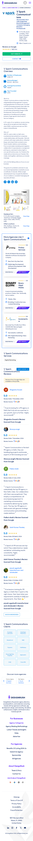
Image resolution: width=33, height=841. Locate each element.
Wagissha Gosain (16, 390)
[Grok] (23, 782)
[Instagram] (12, 828)
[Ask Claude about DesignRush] (10, 782)
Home (4, 7)
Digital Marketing (10, 360)
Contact (15, 59)
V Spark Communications (24, 14)
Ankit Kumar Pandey (17, 527)
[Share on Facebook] (5, 181)
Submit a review (22, 369)
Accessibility (16, 807)
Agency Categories (16, 723)
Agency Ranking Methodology (16, 726)
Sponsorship (16, 755)
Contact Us (16, 774)
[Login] (25, 2)
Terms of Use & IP (16, 800)
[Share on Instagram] (16, 181)
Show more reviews (11, 614)
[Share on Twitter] (8, 181)
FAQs (16, 733)
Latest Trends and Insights (16, 730)
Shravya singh (15, 429)
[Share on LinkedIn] (12, 181)
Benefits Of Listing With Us (16, 748)
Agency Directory (12, 7)
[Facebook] (16, 828)
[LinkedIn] (8, 828)
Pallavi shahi (14, 469)
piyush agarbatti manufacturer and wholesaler (16, 570)
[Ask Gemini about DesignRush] (14, 782)
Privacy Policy (16, 804)
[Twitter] (21, 828)
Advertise (16, 736)
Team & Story (16, 770)
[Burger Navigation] (30, 2)
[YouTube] (25, 828)
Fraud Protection (16, 810)
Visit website (15, 54)
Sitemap (16, 797)
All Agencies (16, 759)
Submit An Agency (16, 752)
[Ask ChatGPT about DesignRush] (19, 782)
